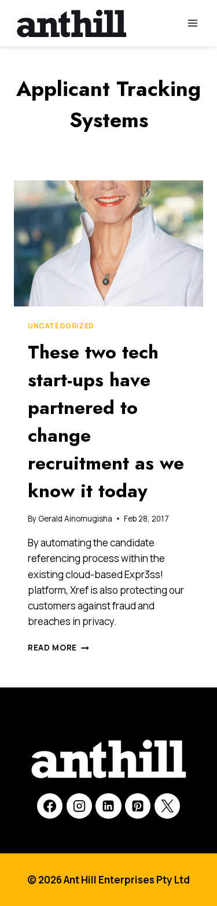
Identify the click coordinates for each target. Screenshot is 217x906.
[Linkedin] (108, 806)
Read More (58, 647)
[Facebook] (49, 806)
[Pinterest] (137, 806)
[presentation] (108, 243)
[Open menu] (192, 23)
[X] (167, 806)
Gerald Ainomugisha (75, 518)
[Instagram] (79, 806)
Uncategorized (61, 326)
